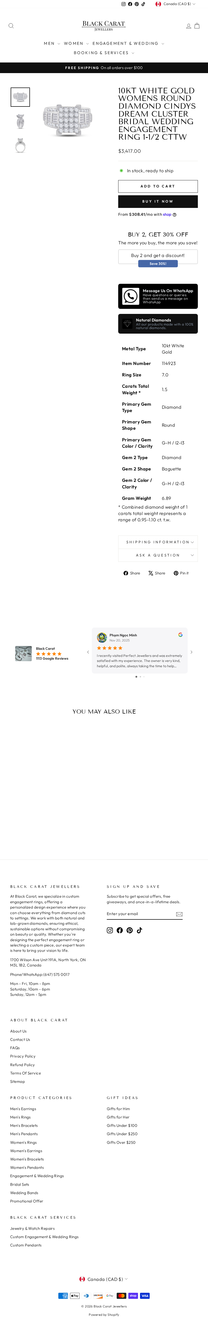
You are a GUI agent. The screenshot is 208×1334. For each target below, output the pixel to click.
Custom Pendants (26, 1245)
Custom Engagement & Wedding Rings (44, 1236)
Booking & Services (102, 52)
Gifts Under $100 (122, 1125)
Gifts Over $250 (121, 1142)
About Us (18, 1031)
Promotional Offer (26, 1201)
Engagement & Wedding (126, 43)
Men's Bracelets (24, 1125)
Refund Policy (22, 1064)
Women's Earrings (26, 1150)
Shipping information (158, 542)
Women (74, 43)
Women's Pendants (27, 1167)
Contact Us (20, 1039)
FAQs (15, 1047)
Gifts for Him (118, 1108)
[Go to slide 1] (136, 677)
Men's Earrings (23, 1108)
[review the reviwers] (180, 635)
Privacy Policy (23, 1056)
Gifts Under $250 (122, 1133)
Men (50, 43)
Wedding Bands (24, 1192)
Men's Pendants (24, 1133)
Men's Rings (20, 1117)
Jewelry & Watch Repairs (32, 1228)
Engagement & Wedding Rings (37, 1175)
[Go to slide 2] (140, 676)
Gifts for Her (118, 1117)
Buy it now (158, 201)
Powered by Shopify (104, 1315)
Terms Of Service (25, 1073)
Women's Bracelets (27, 1159)
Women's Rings (23, 1142)
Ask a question (158, 555)
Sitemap (17, 1081)
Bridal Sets (19, 1184)
